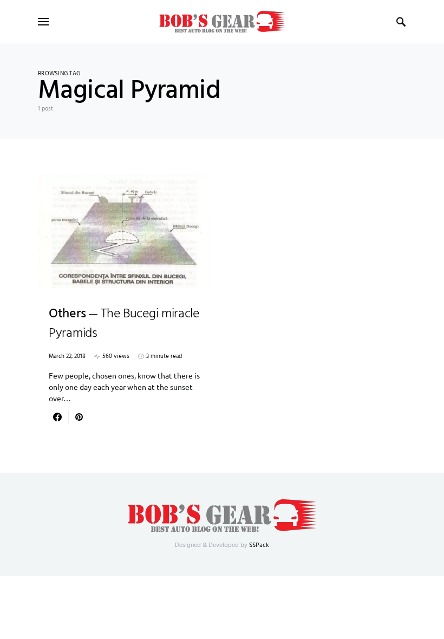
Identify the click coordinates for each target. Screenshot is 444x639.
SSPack (259, 545)
